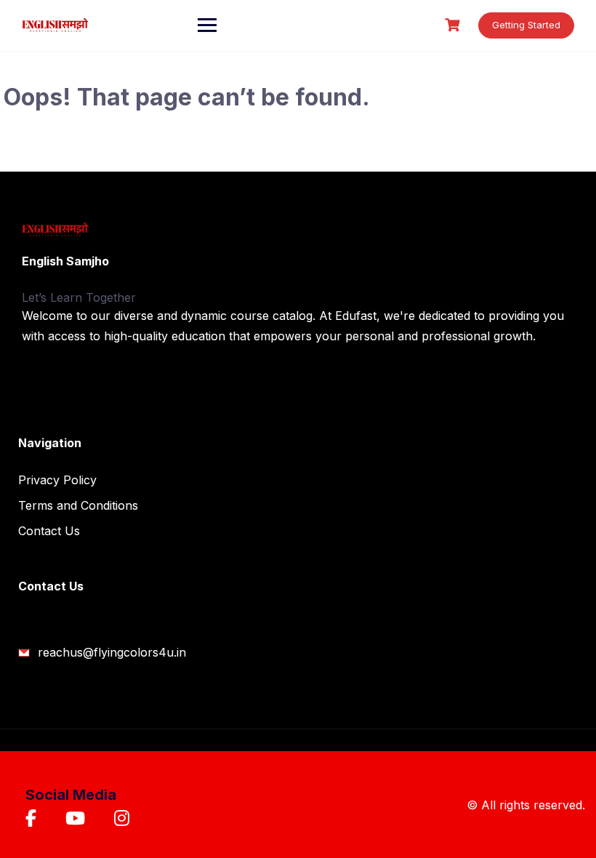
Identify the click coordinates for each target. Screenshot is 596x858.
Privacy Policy (57, 480)
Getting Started (526, 25)
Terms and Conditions (78, 505)
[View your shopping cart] (454, 25)
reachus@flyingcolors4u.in (110, 652)
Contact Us (49, 531)
